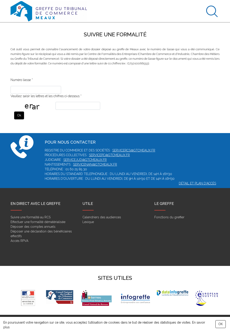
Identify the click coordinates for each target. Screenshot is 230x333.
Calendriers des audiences (101, 217)
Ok (19, 115)
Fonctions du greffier (169, 217)
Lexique (88, 222)
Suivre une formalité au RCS (31, 217)
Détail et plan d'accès (197, 183)
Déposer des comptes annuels (33, 226)
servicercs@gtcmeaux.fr (133, 150)
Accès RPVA (19, 241)
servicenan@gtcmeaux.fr (95, 164)
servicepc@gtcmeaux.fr (109, 155)
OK (220, 324)
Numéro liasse (21, 80)
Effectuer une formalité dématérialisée (38, 222)
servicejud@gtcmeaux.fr (85, 160)
